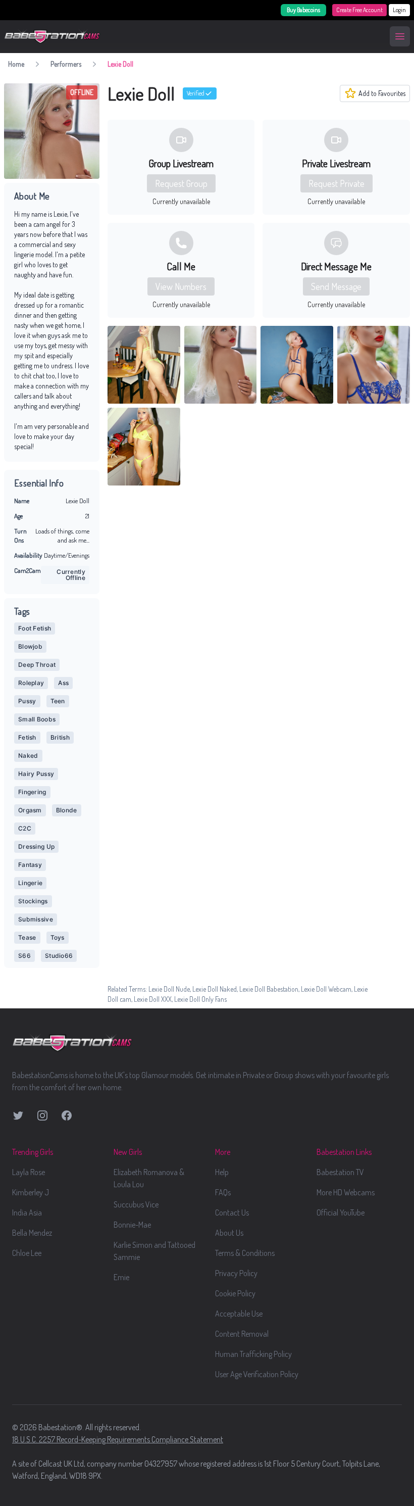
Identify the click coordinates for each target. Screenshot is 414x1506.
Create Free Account (359, 10)
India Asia (27, 1212)
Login (399, 10)
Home (16, 64)
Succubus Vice (136, 1204)
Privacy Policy (236, 1273)
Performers (65, 64)
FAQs (223, 1192)
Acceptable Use (239, 1313)
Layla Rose (28, 1172)
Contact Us (232, 1212)
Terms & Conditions (245, 1253)
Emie (121, 1277)
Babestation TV (340, 1172)
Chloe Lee (26, 1253)
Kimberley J (30, 1192)
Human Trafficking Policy (253, 1354)
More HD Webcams (346, 1192)
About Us (229, 1233)
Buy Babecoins (303, 10)
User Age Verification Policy (256, 1374)
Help (222, 1172)
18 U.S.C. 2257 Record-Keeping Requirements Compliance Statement (117, 1439)
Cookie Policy (235, 1293)
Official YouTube (341, 1212)
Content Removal (242, 1334)
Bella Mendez (32, 1233)
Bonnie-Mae (132, 1225)
